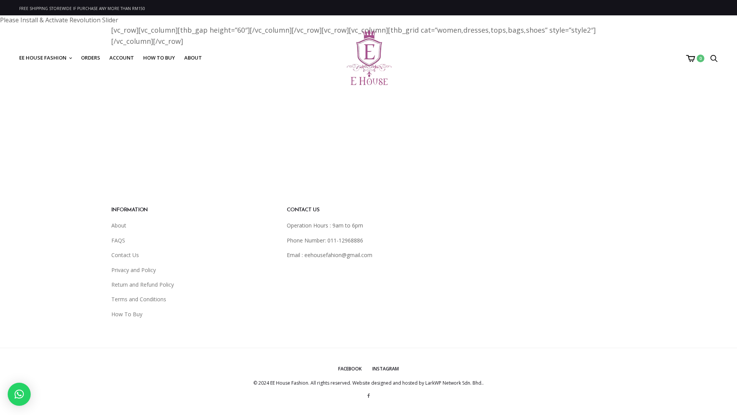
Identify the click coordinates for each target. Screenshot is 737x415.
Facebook (350, 368)
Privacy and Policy (133, 270)
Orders (90, 57)
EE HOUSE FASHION (42, 57)
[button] (19, 394)
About (193, 57)
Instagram (385, 368)
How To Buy (126, 314)
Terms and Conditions (138, 299)
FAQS (118, 240)
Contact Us (125, 255)
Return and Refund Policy (142, 284)
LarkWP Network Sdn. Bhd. (454, 383)
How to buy (159, 57)
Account (121, 57)
